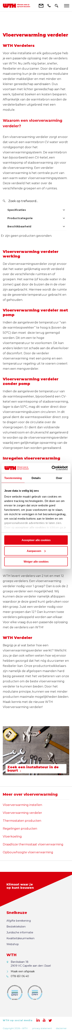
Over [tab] (59, 478)
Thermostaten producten (22, 820)
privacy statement (42, 1028)
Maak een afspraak (23, 971)
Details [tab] (36, 478)
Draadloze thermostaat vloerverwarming (33, 844)
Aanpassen (34, 550)
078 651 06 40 (20, 976)
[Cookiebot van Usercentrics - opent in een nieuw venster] (52, 468)
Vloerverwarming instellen (22, 805)
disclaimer (61, 1028)
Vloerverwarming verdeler (22, 813)
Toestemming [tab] (13, 478)
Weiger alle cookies (36, 561)
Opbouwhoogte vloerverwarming (28, 852)
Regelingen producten (20, 828)
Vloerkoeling (12, 836)
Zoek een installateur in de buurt (33, 768)
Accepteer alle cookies (36, 540)
